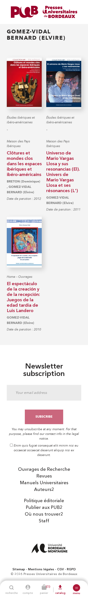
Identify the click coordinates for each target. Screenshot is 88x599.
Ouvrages (25, 277)
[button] (76, 587)
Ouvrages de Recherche (44, 469)
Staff (44, 521)
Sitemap (18, 569)
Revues (44, 476)
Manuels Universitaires (44, 483)
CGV (60, 569)
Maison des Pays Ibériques (18, 143)
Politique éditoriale (44, 501)
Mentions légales (41, 569)
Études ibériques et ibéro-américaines (21, 120)
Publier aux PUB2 (44, 508)
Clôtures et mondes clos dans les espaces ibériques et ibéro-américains (24, 164)
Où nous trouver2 (44, 514)
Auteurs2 (44, 490)
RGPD (71, 569)
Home (11, 277)
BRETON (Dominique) (23, 181)
